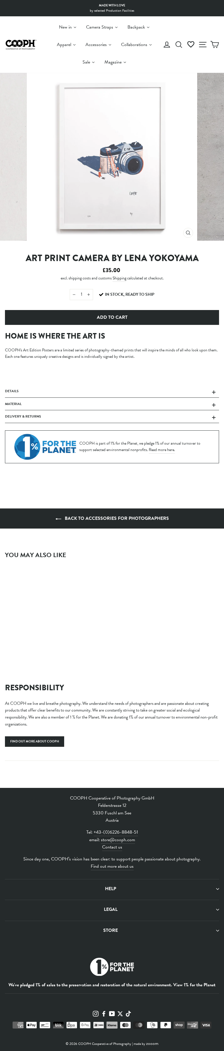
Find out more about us (112, 866)
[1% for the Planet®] (112, 968)
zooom (152, 1043)
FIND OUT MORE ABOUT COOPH (34, 741)
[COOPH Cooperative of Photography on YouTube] (112, 1013)
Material (13, 403)
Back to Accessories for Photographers (116, 518)
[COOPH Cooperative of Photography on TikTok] (128, 1013)
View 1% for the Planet (194, 984)
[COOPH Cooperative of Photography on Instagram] (96, 1013)
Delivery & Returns (23, 416)
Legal (111, 909)
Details (12, 391)
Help (110, 888)
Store (110, 930)
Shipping (119, 278)
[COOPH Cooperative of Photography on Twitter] (120, 1013)
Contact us (112, 847)
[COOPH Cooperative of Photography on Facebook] (104, 1013)
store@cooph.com (118, 839)
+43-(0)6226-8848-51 (116, 832)
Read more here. (162, 450)
